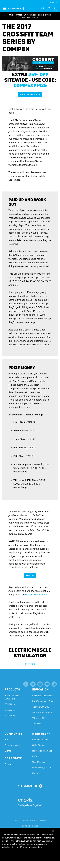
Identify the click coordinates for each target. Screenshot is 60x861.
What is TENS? (39, 718)
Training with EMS (40, 706)
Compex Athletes (12, 745)
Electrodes (10, 709)
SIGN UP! (31, 575)
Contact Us (37, 773)
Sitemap (43, 820)
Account (48, 8)
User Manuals (38, 762)
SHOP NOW (26, 17)
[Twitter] (33, 684)
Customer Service (40, 739)
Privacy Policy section (30, 847)
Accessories (10, 715)
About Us (36, 723)
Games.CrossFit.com (36, 594)
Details (35, 17)
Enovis (8, 764)
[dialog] (30, 844)
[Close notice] (53, 831)
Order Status (38, 745)
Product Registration (42, 767)
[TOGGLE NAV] (4, 8)
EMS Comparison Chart (43, 701)
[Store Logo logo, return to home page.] (16, 8)
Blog (7, 739)
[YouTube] (47, 684)
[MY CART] (55, 9)
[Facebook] (25, 684)
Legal (16, 820)
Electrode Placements (42, 695)
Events (8, 750)
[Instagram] (40, 684)
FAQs (34, 756)
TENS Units (10, 704)
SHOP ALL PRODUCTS (30, 94)
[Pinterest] (54, 684)
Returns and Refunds (42, 750)
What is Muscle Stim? (42, 712)
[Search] (44, 8)
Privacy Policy (29, 820)
